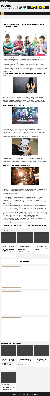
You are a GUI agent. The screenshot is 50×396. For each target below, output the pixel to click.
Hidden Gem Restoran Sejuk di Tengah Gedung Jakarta (41, 248)
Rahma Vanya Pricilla (39, 252)
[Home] (2, 14)
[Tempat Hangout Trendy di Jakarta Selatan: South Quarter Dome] (25, 237)
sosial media (24, 221)
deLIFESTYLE (9, 22)
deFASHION (7, 384)
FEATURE (5, 22)
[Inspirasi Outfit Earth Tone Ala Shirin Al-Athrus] (8, 377)
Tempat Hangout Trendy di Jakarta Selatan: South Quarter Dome (24, 248)
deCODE (6, 5)
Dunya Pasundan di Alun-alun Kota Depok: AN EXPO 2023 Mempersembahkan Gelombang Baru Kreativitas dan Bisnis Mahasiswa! (8, 250)
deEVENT (6, 245)
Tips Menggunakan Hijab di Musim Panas (12, 225)
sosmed (29, 221)
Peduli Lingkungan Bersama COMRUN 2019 (37, 225)
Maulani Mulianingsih (14, 31)
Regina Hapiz (27, 251)
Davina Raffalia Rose (6, 368)
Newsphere (28, 394)
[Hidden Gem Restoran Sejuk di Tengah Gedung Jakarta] (41, 237)
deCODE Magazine (18, 221)
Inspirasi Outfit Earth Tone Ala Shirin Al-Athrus (8, 386)
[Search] (48, 14)
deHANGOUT (24, 245)
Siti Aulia (9, 389)
